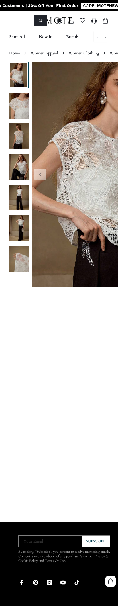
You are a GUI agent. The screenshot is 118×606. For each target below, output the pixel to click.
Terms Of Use (55, 561)
